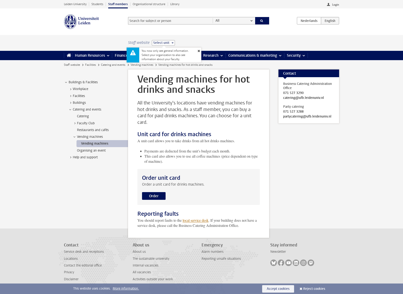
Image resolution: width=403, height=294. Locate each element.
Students (97, 4)
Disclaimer (71, 279)
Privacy (69, 272)
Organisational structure (149, 4)
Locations (71, 258)
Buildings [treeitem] (79, 102)
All (217, 20)
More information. (126, 288)
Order (154, 196)
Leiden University (75, 4)
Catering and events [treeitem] (87, 109)
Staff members (118, 4)
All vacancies (142, 272)
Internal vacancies (145, 265)
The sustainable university (151, 258)
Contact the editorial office (83, 265)
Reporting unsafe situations (221, 258)
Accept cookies (278, 289)
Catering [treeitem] (83, 116)
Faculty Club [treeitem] (86, 123)
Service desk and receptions (84, 251)
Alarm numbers (212, 251)
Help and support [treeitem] (85, 157)
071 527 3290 (293, 93)
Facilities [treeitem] (79, 96)
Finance (121, 55)
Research (211, 55)
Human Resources (90, 55)
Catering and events (113, 65)
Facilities (90, 65)
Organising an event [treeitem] (91, 150)
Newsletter (278, 251)
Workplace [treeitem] (80, 89)
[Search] (262, 20)
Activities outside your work (153, 279)
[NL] (309, 20)
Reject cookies (314, 289)
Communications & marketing (252, 55)
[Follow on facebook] (281, 262)
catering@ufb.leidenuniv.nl (303, 98)
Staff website (72, 65)
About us (139, 251)
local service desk (195, 220)
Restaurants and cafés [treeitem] (93, 130)
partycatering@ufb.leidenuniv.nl (307, 116)
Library (174, 4)
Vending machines (142, 65)
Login (335, 5)
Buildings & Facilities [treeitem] (83, 82)
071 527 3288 (293, 112)
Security (294, 55)
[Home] (68, 55)
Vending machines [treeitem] (90, 137)
